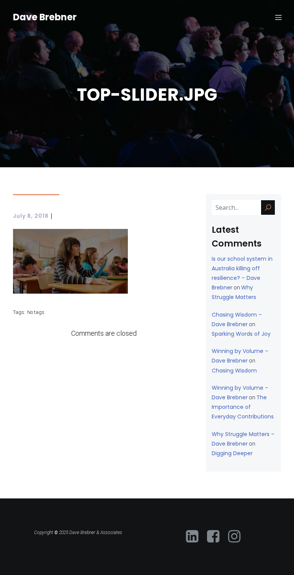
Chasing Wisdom (234, 370)
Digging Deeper (232, 453)
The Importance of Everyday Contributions (243, 407)
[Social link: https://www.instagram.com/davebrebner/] (237, 536)
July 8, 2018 (31, 216)
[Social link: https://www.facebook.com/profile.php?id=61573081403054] (216, 536)
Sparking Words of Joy (241, 334)
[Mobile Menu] (278, 17)
